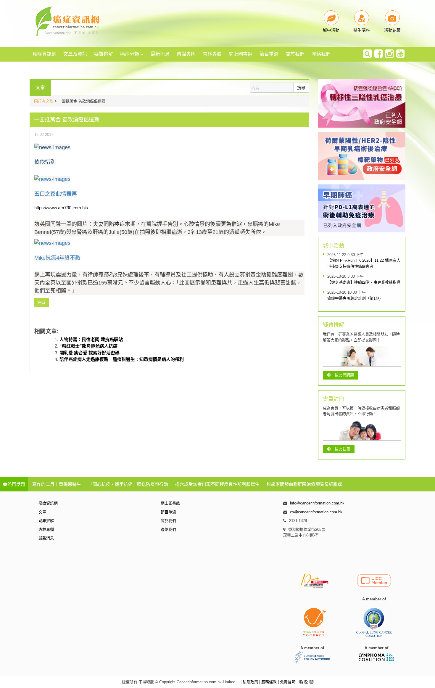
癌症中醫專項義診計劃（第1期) (354, 298)
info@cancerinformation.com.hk (317, 503)
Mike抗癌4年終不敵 (57, 258)
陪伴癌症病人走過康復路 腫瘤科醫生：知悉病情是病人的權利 (121, 359)
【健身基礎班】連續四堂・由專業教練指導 (363, 282)
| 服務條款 (268, 682)
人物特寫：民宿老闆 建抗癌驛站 (91, 339)
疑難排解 (103, 54)
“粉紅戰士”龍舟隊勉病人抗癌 (88, 345)
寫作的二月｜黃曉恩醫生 (56, 484)
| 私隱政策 (250, 682)
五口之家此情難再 (55, 194)
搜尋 (301, 87)
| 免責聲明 (286, 682)
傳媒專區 (186, 54)
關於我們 (295, 54)
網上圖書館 (240, 54)
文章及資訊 (75, 54)
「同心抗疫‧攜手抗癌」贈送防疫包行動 (128, 484)
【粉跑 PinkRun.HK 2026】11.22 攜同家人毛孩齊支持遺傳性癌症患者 (363, 263)
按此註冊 (342, 449)
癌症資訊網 (44, 54)
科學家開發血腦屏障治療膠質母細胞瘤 (304, 484)
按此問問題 (344, 375)
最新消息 (160, 54)
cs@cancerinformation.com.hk (316, 512)
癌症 (119, 224)
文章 (42, 512)
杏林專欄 (212, 54)
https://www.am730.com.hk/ (61, 207)
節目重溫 (269, 54)
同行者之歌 (43, 101)
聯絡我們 (321, 54)
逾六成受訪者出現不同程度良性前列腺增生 (217, 484)
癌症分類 (129, 54)
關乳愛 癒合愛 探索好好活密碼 (89, 352)
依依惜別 (45, 162)
